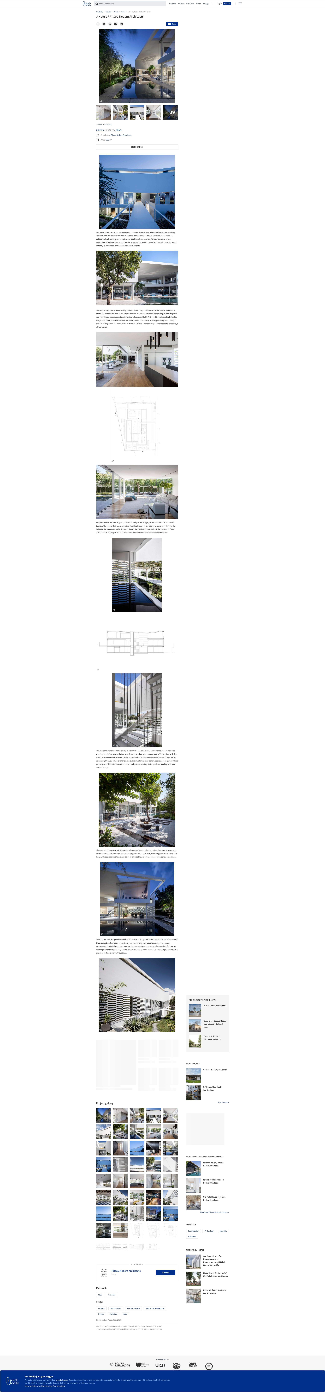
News (198, 3)
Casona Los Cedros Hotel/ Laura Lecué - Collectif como (215, 1024)
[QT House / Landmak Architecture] (193, 1092)
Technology (209, 1231)
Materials (223, 1231)
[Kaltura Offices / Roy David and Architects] (193, 1296)
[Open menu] (240, 4)
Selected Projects (133, 1308)
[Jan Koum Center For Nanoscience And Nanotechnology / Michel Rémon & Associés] (193, 1262)
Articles (181, 3)
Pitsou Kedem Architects (121, 135)
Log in (219, 3)
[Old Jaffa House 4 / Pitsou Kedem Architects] (193, 1202)
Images (206, 3)
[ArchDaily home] (87, 3)
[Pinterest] (121, 24)
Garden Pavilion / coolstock (215, 1069)
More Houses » (223, 1102)
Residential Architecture (155, 1308)
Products (190, 3)
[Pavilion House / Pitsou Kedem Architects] (193, 1168)
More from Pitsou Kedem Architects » (214, 1212)
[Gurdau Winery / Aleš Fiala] (195, 1010)
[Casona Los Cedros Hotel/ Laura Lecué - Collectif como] (195, 1025)
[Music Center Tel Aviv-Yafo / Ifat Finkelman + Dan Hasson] (193, 1279)
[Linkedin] (110, 24)
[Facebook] (98, 24)
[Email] (116, 24)
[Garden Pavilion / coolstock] (193, 1075)
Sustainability (193, 1231)
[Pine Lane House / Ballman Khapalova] (195, 1041)
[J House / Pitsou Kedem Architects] (103, 1115)
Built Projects (116, 1308)
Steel (100, 1295)
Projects (172, 3)
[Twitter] (104, 24)
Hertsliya (113, 1314)
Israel (119, 130)
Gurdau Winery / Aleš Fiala (215, 1005)
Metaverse (192, 1236)
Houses (100, 130)
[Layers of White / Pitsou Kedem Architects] (193, 1185)
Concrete (111, 1295)
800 (107, 139)
